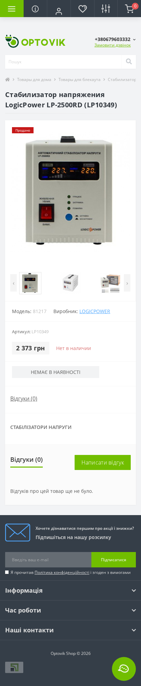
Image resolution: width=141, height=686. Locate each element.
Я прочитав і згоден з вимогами (71, 572)
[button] (58, 11)
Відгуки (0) (23, 398)
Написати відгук (102, 462)
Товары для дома (34, 79)
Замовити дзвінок (112, 45)
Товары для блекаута (80, 79)
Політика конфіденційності (62, 572)
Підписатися (113, 560)
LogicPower (94, 311)
